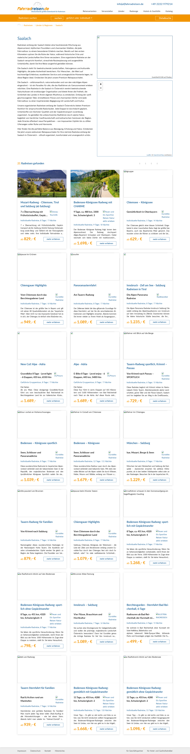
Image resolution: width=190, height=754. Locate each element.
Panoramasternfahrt (85, 285)
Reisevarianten (89, 11)
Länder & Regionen (44, 25)
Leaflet (149, 155)
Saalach (59, 25)
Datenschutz (35, 751)
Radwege (134, 11)
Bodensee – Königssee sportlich (39, 443)
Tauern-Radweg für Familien (37, 522)
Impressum (21, 751)
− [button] (101, 88)
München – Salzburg (138, 443)
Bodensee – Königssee (87, 443)
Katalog (169, 11)
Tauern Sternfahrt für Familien (38, 688)
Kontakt (48, 751)
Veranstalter (107, 11)
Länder (121, 11)
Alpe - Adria (80, 364)
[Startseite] (19, 25)
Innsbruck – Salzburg (85, 605)
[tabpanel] (134, 57)
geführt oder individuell (78, 18)
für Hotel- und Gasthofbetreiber (160, 751)
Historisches (60, 751)
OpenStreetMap (159, 155)
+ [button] (101, 84)
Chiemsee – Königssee (140, 202)
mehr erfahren (53, 239)
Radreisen (28, 25)
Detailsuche (165, 18)
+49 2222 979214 (162, 4)
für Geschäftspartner (134, 751)
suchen (58, 18)
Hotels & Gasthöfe (151, 11)
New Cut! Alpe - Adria (33, 364)
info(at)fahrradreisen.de (130, 4)
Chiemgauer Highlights (34, 285)
